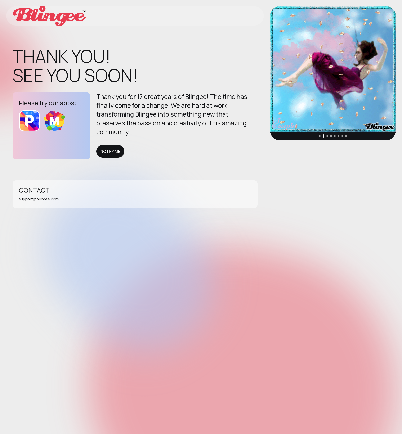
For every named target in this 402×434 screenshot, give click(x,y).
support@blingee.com (39, 199)
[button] (320, 136)
